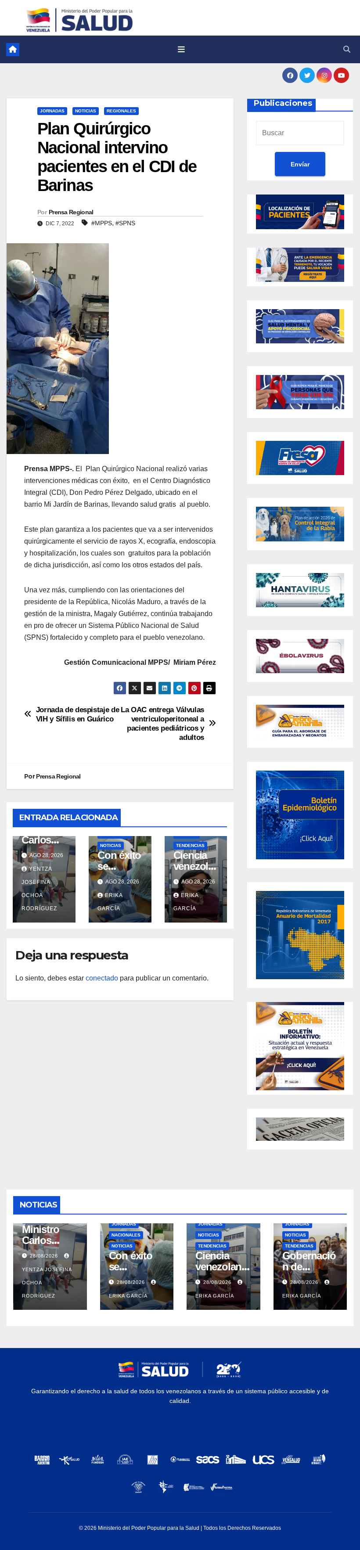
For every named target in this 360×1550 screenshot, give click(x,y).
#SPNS (125, 223)
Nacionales (126, 1235)
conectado (102, 978)
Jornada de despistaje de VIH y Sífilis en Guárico (77, 714)
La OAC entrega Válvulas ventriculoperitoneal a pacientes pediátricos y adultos (162, 723)
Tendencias (190, 845)
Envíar (300, 164)
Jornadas (52, 110)
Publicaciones (283, 103)
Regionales (121, 110)
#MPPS (101, 223)
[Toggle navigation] (181, 49)
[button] (346, 49)
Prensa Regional (71, 212)
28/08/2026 (45, 1255)
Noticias (85, 110)
